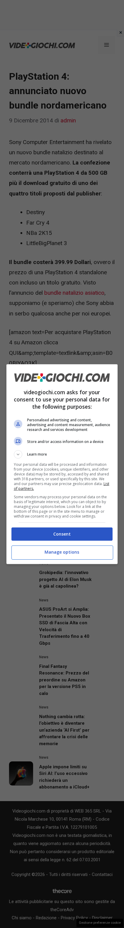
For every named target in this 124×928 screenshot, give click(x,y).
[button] (62, 454)
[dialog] (62, 464)
